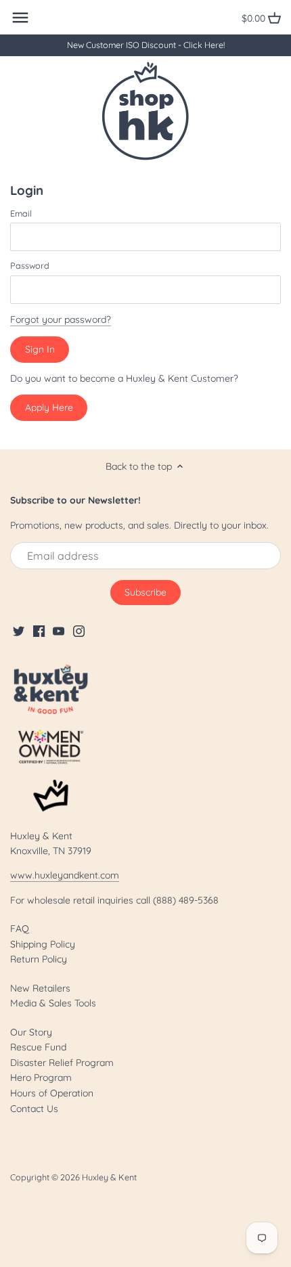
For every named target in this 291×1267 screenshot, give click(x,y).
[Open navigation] (20, 17)
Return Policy (38, 959)
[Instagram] (79, 631)
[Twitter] (18, 631)
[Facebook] (39, 631)
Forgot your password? (60, 319)
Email (21, 213)
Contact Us (34, 1109)
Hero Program (41, 1077)
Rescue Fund (38, 1047)
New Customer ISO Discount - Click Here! (146, 44)
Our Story (31, 1032)
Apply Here (49, 407)
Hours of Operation (51, 1093)
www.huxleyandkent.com (64, 875)
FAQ (19, 929)
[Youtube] (58, 631)
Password (29, 266)
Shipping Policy (42, 944)
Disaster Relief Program (62, 1063)
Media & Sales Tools (53, 1003)
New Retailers (40, 988)
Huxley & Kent (109, 1177)
